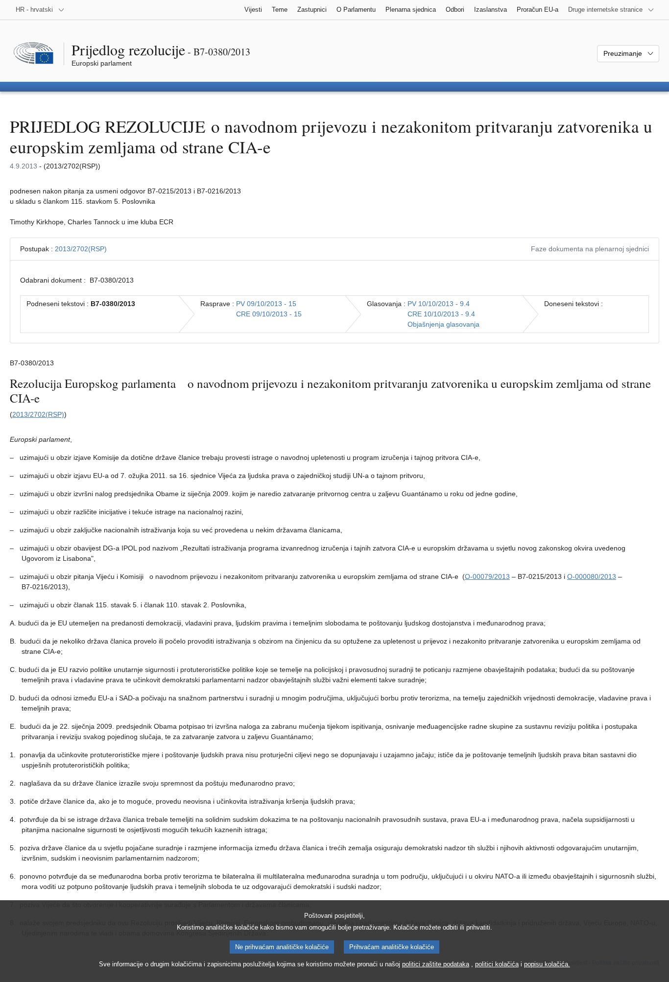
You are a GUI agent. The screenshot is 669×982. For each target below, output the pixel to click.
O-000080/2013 (591, 576)
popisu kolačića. (547, 964)
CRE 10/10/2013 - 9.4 (441, 314)
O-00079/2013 (487, 576)
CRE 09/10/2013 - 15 (269, 314)
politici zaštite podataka (435, 964)
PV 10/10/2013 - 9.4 (438, 304)
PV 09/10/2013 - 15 (266, 304)
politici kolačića (497, 964)
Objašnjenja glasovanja (443, 324)
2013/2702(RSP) (81, 249)
